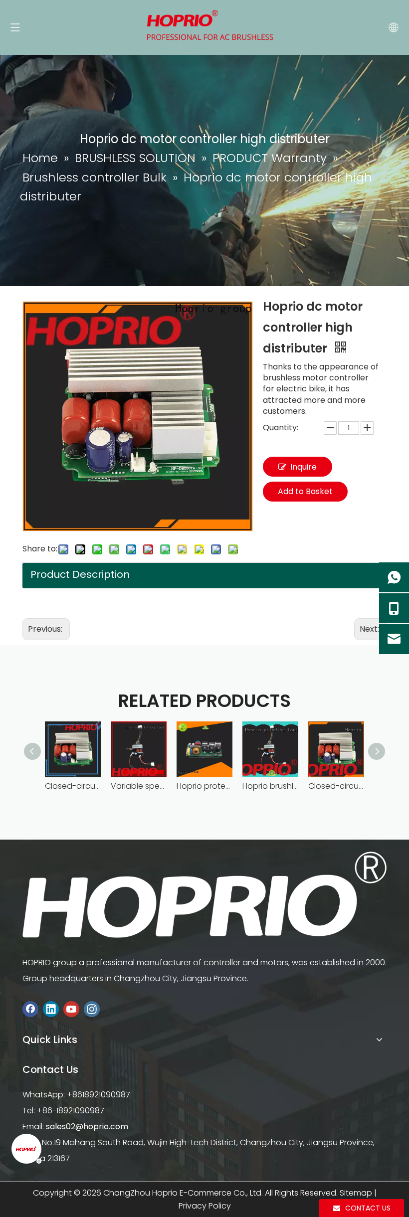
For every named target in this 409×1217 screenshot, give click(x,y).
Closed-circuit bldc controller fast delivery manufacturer (336, 786)
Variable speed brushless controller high (139, 786)
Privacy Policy (205, 1206)
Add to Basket (305, 491)
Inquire (303, 467)
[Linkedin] (51, 1009)
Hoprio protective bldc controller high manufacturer (204, 786)
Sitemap (356, 1193)
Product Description (80, 574)
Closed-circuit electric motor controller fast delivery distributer (73, 786)
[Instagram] (92, 1009)
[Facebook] (30, 1009)
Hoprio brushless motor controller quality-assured (270, 786)
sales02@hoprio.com (87, 1126)
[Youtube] (71, 1009)
